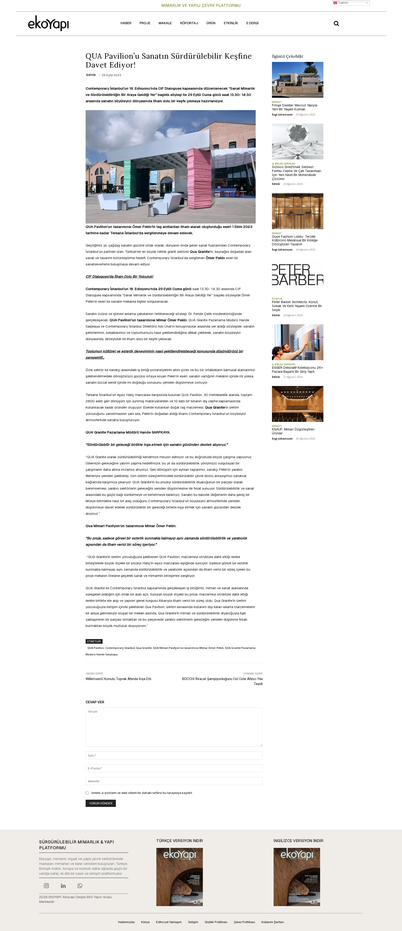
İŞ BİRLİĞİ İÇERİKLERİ (283, 164)
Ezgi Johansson (282, 114)
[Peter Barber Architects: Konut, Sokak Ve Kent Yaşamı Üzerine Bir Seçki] (297, 277)
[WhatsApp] (80, 886)
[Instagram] (46, 886)
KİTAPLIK (277, 299)
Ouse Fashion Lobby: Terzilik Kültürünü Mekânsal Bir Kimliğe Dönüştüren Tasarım (295, 240)
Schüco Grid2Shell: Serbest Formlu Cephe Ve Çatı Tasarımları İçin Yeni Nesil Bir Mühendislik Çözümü (296, 173)
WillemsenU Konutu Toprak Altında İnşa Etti (118, 679)
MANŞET (277, 102)
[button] (336, 23)
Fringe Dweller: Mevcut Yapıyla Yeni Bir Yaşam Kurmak (294, 107)
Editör (91, 74)
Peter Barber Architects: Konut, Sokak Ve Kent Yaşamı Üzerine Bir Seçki (297, 306)
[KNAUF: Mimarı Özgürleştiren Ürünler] (297, 404)
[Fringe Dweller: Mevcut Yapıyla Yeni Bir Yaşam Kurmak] (297, 80)
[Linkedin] (63, 886)
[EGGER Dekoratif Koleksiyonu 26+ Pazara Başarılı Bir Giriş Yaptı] (297, 342)
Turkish (342, 2)
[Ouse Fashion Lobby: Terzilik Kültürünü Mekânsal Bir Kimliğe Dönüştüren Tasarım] (297, 211)
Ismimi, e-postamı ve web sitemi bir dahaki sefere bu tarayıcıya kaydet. (142, 793)
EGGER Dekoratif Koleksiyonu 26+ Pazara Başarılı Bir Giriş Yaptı (297, 370)
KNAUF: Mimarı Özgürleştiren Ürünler (293, 431)
